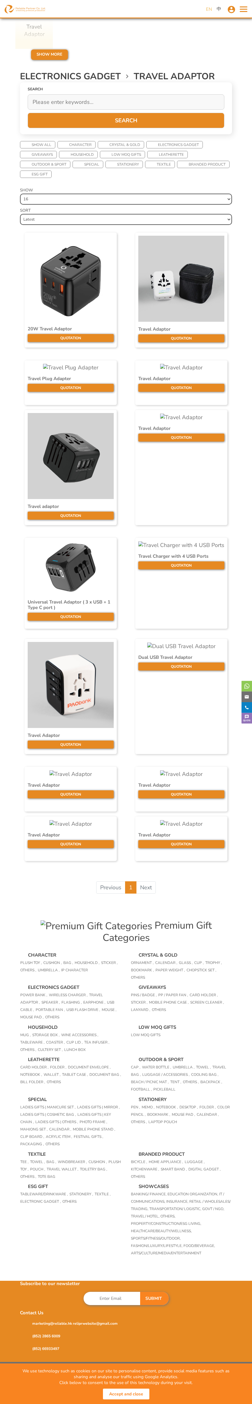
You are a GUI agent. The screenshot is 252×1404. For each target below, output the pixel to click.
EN (209, 9)
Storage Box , (46, 1034)
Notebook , (31, 1074)
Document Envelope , (89, 1067)
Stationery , (81, 1194)
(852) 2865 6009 (46, 1336)
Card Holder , (204, 995)
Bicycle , (139, 1161)
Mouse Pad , (32, 1017)
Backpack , (211, 1082)
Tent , (175, 1082)
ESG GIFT (40, 174)
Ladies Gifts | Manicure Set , (48, 1107)
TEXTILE (164, 164)
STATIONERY (128, 164)
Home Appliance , (166, 1161)
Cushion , (52, 962)
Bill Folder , (32, 1082)
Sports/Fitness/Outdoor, (156, 1238)
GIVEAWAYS (42, 154)
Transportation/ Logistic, (175, 1208)
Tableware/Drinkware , (44, 1194)
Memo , (148, 1107)
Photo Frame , (93, 1121)
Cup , (199, 962)
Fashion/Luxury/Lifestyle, (157, 1245)
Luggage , (195, 1161)
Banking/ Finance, (149, 1194)
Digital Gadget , (204, 1169)
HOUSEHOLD (82, 154)
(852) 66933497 (45, 1348)
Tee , (24, 1161)
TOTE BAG (46, 1176)
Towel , (203, 1067)
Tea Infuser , (96, 1042)
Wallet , (52, 1074)
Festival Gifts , (88, 1136)
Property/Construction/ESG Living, (166, 1223)
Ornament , (142, 962)
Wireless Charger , (68, 995)
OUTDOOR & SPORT (49, 164)
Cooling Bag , (205, 1074)
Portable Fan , (50, 1009)
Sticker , (109, 962)
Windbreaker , (72, 1161)
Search (126, 120)
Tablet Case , (75, 1074)
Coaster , (55, 1042)
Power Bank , (33, 995)
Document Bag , (105, 1074)
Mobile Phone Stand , (94, 1129)
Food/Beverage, (199, 1245)
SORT (25, 210)
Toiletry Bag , (93, 1169)
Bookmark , (142, 970)
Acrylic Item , (59, 1136)
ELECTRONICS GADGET (178, 144)
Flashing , (71, 1002)
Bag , (68, 962)
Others (138, 977)
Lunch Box (75, 1049)
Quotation (70, 338)
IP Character (74, 970)
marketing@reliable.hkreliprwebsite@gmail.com (75, 1323)
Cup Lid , (74, 1042)
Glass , (186, 962)
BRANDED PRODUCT (207, 164)
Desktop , (188, 1107)
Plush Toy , (31, 962)
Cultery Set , (50, 1049)
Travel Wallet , (62, 1169)
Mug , (25, 1034)
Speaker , (50, 1002)
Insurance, (177, 1201)
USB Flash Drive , (83, 1009)
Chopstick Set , (201, 970)
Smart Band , (174, 1169)
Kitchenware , (145, 1169)
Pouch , (37, 1169)
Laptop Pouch (162, 1121)
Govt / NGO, (213, 1208)
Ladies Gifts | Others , (56, 1121)
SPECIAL (91, 164)
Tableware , (32, 1042)
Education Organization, (193, 1194)
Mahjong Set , (34, 1129)
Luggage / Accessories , (166, 1074)
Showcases (154, 1186)
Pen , (135, 1107)
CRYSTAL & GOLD (124, 144)
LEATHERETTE (171, 154)
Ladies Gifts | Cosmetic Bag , (48, 1114)
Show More (49, 54)
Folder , (58, 1067)
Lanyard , (140, 1009)
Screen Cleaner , (207, 1002)
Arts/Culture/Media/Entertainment (166, 1253)
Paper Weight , (170, 970)
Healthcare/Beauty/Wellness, (161, 1231)
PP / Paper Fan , (173, 995)
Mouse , (109, 1009)
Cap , (135, 1067)
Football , (141, 1089)
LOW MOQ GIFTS (126, 154)
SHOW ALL (41, 144)
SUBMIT (153, 1298)
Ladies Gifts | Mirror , (98, 1107)
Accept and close (126, 1394)
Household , (87, 962)
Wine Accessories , (79, 1034)
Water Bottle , (156, 1067)
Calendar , (166, 962)
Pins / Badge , (144, 995)
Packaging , (32, 1144)
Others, (167, 1216)
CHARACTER (80, 144)
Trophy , (213, 962)
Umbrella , (49, 970)
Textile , (103, 1194)
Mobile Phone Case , (169, 1002)
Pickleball (164, 1089)
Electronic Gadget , (40, 1201)
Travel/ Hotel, (145, 1216)
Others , (28, 970)
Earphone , (94, 1002)
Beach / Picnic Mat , (150, 1082)
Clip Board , (32, 1136)
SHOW (26, 190)
